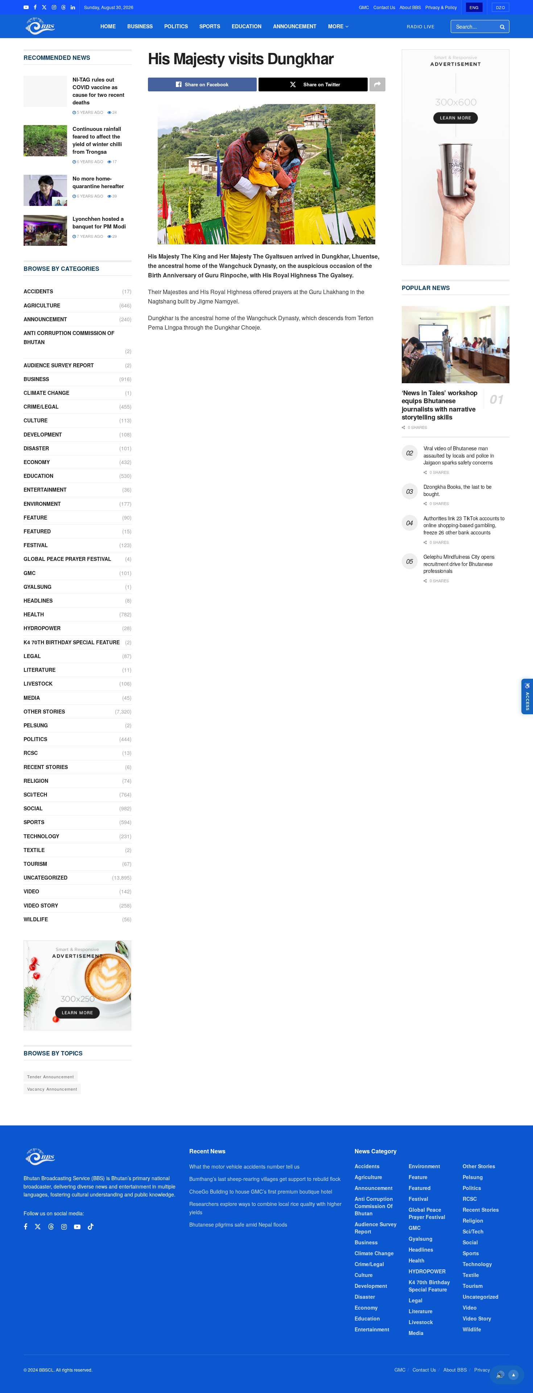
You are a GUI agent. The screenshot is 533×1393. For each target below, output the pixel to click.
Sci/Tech (35, 794)
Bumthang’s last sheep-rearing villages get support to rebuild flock (264, 1178)
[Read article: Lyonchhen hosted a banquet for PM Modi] (45, 230)
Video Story (41, 905)
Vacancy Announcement (52, 1089)
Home (108, 26)
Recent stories (46, 766)
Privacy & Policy (441, 7)
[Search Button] (502, 26)
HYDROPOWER (42, 628)
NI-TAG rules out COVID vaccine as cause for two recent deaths (98, 90)
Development (43, 434)
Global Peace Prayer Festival (67, 558)
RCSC (31, 752)
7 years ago (89, 236)
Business (140, 26)
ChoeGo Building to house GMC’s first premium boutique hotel (260, 1191)
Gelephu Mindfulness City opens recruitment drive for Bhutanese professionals (459, 563)
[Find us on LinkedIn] (73, 7)
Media (32, 697)
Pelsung (36, 725)
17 (114, 161)
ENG (474, 7)
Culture (35, 420)
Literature (39, 669)
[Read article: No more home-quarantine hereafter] (45, 190)
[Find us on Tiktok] (91, 1227)
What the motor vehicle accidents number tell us (244, 1166)
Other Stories (44, 711)
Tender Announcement (50, 1076)
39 (114, 196)
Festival (36, 545)
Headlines (38, 600)
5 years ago (89, 112)
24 (114, 112)
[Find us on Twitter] (44, 7)
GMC (364, 7)
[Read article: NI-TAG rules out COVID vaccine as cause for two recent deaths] (45, 91)
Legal (32, 656)
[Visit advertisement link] (78, 985)
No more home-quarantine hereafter (98, 182)
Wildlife (36, 919)
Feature (35, 517)
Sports (209, 26)
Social (33, 808)
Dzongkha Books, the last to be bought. (457, 490)
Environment (42, 503)
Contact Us (384, 7)
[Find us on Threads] (63, 7)
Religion (36, 780)
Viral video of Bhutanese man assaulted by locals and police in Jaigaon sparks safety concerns (458, 455)
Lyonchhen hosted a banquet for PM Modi (99, 222)
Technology (41, 836)
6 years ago (89, 161)
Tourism (35, 863)
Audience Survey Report (59, 365)
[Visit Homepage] (39, 26)
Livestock (38, 683)
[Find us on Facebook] (35, 7)
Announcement (295, 26)
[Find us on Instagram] (54, 7)
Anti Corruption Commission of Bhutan (69, 337)
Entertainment (45, 489)
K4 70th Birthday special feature (72, 642)
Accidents (38, 291)
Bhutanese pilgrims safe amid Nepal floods (238, 1224)
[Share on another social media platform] (377, 84)
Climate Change (46, 392)
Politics (176, 26)
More (335, 26)
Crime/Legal (41, 406)
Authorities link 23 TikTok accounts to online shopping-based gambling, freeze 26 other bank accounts (464, 525)
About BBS (410, 7)
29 (114, 236)
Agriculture (42, 305)
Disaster (36, 448)
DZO (500, 7)
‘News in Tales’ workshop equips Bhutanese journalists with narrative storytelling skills (440, 405)
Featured (37, 531)
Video (31, 891)
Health (34, 614)
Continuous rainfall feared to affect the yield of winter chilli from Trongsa (97, 140)
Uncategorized (45, 877)
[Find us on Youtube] (26, 7)
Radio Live (421, 26)
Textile (34, 849)
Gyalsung (37, 586)
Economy (37, 462)
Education (246, 26)
